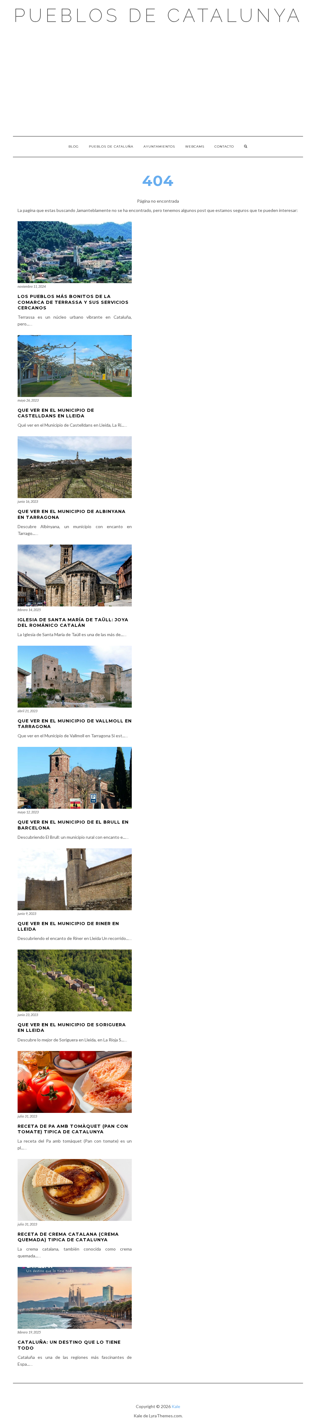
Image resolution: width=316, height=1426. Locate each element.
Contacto (224, 146)
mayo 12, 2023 (28, 812)
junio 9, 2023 (27, 913)
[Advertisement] (158, 80)
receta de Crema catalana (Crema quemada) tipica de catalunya (68, 1237)
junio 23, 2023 (28, 1015)
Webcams (194, 146)
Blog (74, 146)
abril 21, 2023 (27, 711)
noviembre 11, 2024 (32, 286)
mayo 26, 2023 (28, 400)
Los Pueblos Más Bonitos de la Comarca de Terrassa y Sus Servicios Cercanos (73, 302)
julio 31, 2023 (27, 1116)
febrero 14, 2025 (29, 610)
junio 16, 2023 (28, 501)
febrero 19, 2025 (29, 1332)
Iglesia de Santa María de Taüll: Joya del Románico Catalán (73, 622)
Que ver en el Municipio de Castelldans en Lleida (56, 413)
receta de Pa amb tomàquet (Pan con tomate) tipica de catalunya (73, 1129)
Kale (176, 1406)
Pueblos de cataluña (111, 146)
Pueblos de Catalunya (158, 15)
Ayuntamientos (159, 146)
